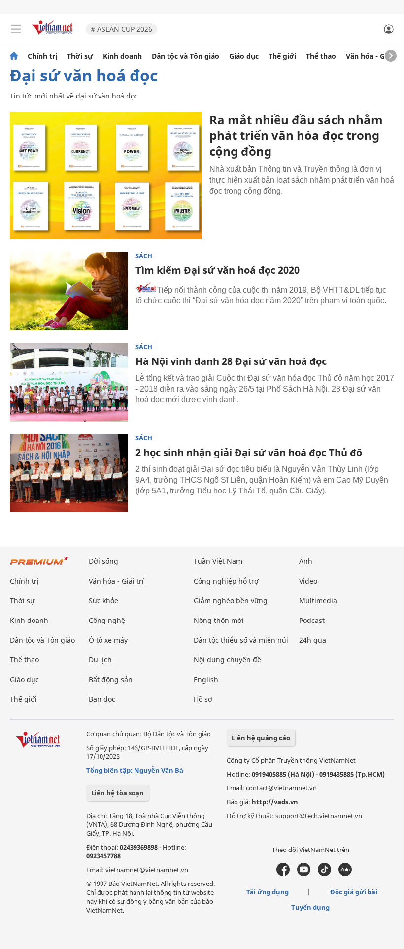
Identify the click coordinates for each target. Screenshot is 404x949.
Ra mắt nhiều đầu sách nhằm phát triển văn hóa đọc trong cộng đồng (296, 135)
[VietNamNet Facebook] (283, 873)
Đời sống (103, 561)
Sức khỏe (103, 600)
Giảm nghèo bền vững (231, 600)
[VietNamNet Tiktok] (324, 873)
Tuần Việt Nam (218, 561)
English (206, 679)
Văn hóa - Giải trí (374, 56)
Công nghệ (107, 620)
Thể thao (321, 56)
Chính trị (42, 56)
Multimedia (318, 600)
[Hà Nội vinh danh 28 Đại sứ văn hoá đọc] (69, 382)
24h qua (312, 640)
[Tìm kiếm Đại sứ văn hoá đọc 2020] (69, 291)
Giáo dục (244, 56)
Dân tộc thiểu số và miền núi (241, 640)
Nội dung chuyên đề (227, 659)
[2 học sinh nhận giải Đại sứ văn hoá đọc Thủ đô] (69, 473)
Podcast (312, 620)
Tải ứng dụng (267, 891)
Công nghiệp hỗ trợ (226, 581)
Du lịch (100, 659)
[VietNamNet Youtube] (303, 873)
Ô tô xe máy (108, 640)
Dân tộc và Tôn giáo (185, 56)
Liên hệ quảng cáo (261, 737)
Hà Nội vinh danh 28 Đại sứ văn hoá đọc (231, 361)
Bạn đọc (102, 699)
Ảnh (305, 561)
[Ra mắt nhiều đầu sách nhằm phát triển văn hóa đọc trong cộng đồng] (106, 175)
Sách (143, 256)
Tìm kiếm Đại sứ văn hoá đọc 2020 (217, 270)
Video (308, 581)
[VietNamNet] (14, 56)
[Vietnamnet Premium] (39, 565)
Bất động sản (111, 679)
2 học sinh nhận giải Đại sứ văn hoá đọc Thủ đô (248, 452)
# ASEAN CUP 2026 (121, 28)
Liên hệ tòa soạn (117, 792)
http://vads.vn (275, 801)
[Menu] (16, 29)
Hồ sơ (203, 699)
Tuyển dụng (310, 907)
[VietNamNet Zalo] (345, 873)
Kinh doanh (122, 56)
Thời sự (80, 56)
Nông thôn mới (219, 620)
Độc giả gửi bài (353, 891)
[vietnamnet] (53, 36)
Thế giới (282, 56)
